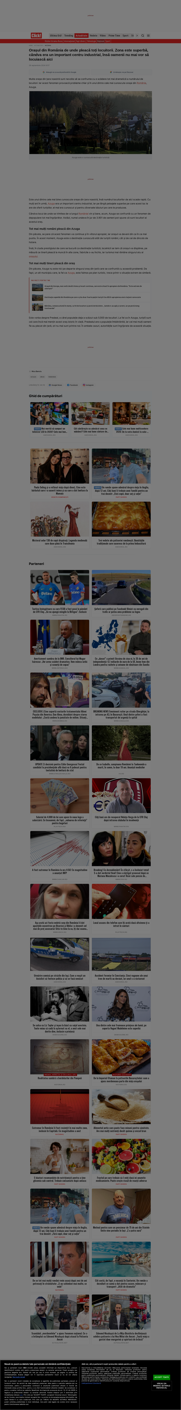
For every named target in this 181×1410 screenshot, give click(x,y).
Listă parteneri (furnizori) (91, 1383)
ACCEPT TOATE (162, 1377)
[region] (90, 1385)
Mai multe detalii (19, 1377)
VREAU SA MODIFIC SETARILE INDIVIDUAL (161, 1385)
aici (21, 1395)
